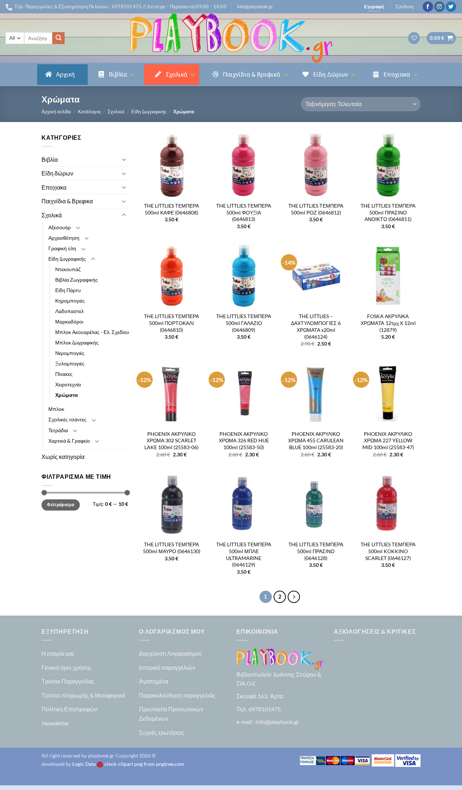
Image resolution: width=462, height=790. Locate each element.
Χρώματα (66, 395)
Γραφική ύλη (62, 248)
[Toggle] (123, 159)
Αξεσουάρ (59, 227)
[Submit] (58, 38)
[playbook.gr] (231, 38)
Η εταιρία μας (58, 653)
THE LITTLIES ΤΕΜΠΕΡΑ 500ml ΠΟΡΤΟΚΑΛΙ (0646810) (171, 323)
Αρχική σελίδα (56, 111)
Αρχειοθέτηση (63, 238)
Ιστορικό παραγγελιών (167, 667)
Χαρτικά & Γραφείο (69, 441)
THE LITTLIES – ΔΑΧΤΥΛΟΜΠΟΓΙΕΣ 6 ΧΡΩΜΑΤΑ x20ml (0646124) (316, 326)
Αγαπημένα (153, 681)
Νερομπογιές (69, 353)
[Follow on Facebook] (428, 6)
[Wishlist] (414, 38)
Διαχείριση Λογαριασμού (170, 653)
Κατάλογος (89, 111)
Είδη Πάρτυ (68, 290)
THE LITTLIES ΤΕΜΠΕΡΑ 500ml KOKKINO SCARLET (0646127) (388, 551)
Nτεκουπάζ (67, 269)
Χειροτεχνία (68, 384)
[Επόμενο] (294, 597)
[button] (255, 6)
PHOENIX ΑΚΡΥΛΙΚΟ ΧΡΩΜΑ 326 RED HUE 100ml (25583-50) (244, 440)
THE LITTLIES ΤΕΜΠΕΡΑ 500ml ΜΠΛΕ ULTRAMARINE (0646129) (243, 554)
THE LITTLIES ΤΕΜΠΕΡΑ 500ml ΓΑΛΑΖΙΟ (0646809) (243, 323)
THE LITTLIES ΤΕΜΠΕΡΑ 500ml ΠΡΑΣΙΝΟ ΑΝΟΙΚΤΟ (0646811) (388, 212)
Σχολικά (116, 111)
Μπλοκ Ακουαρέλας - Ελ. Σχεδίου (92, 332)
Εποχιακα (54, 187)
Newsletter (55, 723)
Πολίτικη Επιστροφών (69, 709)
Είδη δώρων (57, 173)
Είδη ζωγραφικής (148, 111)
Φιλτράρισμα (60, 504)
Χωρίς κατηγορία (63, 456)
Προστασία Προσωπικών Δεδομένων (171, 714)
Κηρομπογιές (70, 301)
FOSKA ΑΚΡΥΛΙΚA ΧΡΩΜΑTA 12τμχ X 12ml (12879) (388, 323)
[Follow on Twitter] (451, 6)
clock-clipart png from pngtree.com (144, 764)
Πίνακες (64, 374)
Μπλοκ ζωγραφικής (77, 342)
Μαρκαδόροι (69, 321)
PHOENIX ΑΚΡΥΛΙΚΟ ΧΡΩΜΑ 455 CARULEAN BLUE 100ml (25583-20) (316, 440)
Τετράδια (58, 430)
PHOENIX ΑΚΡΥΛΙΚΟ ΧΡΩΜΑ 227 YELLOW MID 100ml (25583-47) (388, 440)
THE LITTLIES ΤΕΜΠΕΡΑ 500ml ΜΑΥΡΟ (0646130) (171, 547)
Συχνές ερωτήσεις (161, 732)
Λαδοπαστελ (69, 311)
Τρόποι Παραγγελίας (68, 681)
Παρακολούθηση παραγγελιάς (177, 695)
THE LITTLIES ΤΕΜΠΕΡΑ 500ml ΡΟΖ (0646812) (315, 209)
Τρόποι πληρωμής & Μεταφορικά (83, 695)
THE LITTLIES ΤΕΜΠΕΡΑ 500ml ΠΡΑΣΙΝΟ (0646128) (315, 551)
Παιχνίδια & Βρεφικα (67, 201)
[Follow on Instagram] (439, 6)
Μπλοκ (56, 409)
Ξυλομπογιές (69, 363)
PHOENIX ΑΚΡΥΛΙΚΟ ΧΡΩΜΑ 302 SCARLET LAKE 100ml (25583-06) (171, 440)
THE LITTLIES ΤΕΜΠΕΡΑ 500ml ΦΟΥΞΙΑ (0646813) (243, 212)
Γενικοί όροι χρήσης (67, 667)
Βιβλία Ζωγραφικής (76, 280)
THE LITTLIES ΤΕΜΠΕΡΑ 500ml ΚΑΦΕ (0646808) (171, 209)
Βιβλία (50, 159)
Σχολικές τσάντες (67, 419)
